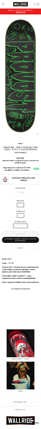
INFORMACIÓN (20, 402)
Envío (21, 248)
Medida (20, 201)
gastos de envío (22, 160)
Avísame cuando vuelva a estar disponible (20, 240)
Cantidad (20, 188)
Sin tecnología (20, 226)
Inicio (20, 143)
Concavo (20, 211)
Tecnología (20, 222)
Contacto (20, 410)
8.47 (20, 205)
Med (20, 215)
